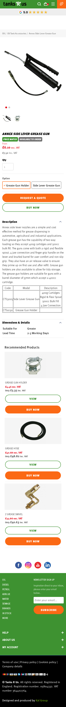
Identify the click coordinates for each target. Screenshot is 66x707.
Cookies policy (47, 662)
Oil (3, 33)
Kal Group (42, 700)
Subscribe (49, 610)
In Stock (6, 613)
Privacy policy (28, 662)
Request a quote (33, 198)
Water (5, 598)
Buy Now (33, 207)
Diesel (5, 584)
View (33, 399)
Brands (6, 608)
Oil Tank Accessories (16, 33)
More (5, 618)
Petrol (6, 589)
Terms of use (10, 662)
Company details (12, 666)
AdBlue (6, 594)
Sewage (6, 603)
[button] (6, 107)
